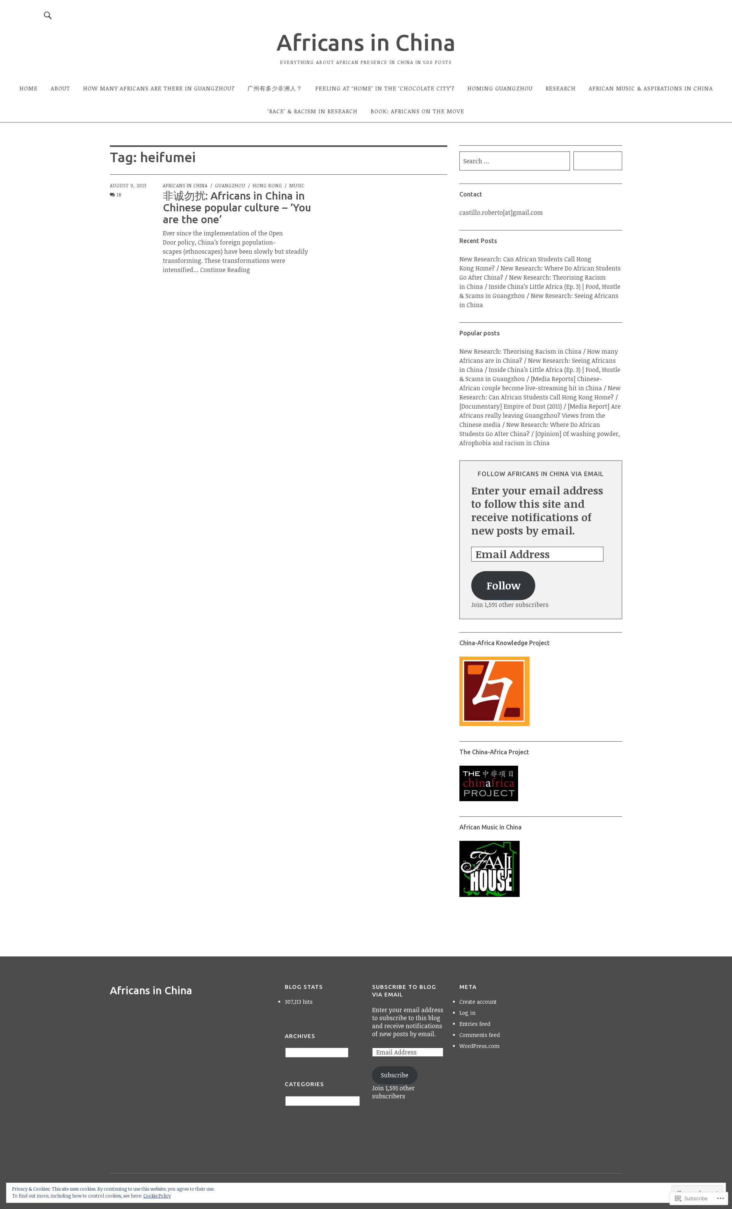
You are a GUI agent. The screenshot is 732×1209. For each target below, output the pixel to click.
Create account (478, 1001)
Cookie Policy (157, 1196)
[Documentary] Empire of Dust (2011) (510, 406)
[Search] (48, 15)
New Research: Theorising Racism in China (520, 351)
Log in (467, 1012)
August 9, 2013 (128, 185)
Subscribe (394, 1075)
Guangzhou (230, 185)
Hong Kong (267, 185)
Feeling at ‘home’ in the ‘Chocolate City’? (384, 88)
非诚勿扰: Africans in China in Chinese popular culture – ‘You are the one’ (237, 207)
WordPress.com (479, 1046)
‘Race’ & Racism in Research (313, 111)
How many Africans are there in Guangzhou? (158, 88)
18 (119, 195)
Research (561, 88)
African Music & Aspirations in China (651, 88)
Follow (503, 585)
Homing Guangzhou (500, 88)
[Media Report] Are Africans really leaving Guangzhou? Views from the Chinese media (540, 415)
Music (297, 185)
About (60, 88)
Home (28, 88)
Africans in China (366, 42)
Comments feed (479, 1034)
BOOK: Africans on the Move (417, 111)
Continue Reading (225, 270)
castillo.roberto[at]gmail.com (501, 212)
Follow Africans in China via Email (541, 473)
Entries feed (474, 1023)
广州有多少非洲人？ (274, 88)
